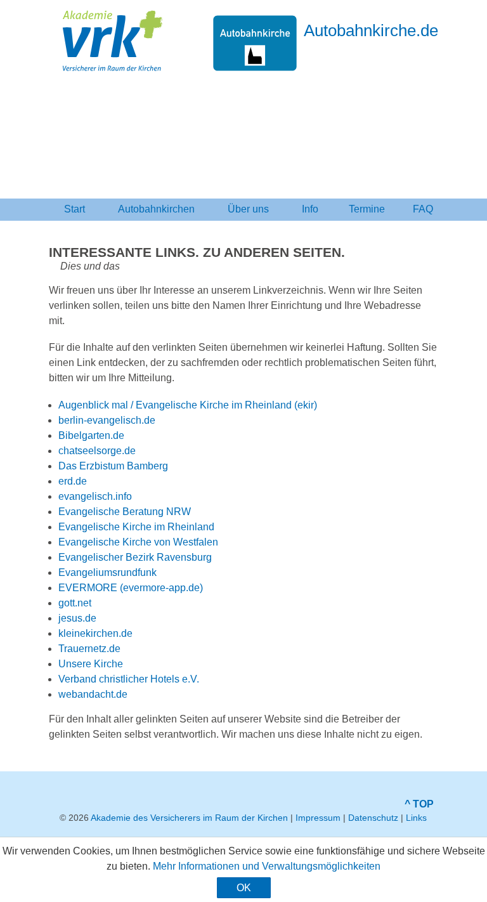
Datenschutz (373, 818)
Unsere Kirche (90, 663)
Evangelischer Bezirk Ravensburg (135, 557)
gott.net (74, 603)
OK (244, 887)
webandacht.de (92, 694)
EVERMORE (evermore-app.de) (130, 587)
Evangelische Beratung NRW (124, 511)
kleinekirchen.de (95, 633)
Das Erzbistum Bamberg (113, 466)
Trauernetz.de (89, 648)
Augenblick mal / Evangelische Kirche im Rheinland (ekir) (189, 405)
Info (310, 209)
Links (416, 818)
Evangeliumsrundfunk (107, 572)
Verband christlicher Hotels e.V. (128, 679)
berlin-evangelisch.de (106, 420)
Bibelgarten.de (91, 435)
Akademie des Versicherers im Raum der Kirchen (189, 818)
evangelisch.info (95, 496)
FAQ (423, 209)
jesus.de (77, 618)
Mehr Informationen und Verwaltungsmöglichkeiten (266, 866)
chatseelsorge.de (97, 450)
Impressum (318, 818)
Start (75, 209)
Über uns (248, 209)
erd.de (72, 481)
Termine (367, 209)
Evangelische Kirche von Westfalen (138, 542)
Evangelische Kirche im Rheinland (136, 526)
